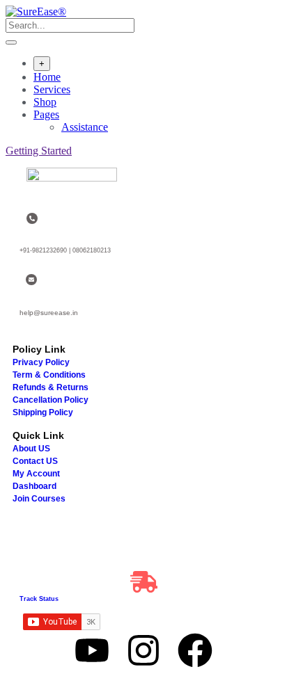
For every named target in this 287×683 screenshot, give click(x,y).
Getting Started (39, 150)
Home (47, 77)
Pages (46, 114)
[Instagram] (143, 650)
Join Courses (39, 499)
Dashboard (34, 486)
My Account (36, 474)
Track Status (39, 598)
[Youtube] (92, 650)
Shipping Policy (43, 412)
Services (51, 89)
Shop (44, 102)
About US (31, 448)
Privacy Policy (41, 362)
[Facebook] (195, 650)
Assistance (84, 127)
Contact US (35, 461)
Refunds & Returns (50, 387)
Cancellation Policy (50, 400)
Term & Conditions (49, 375)
